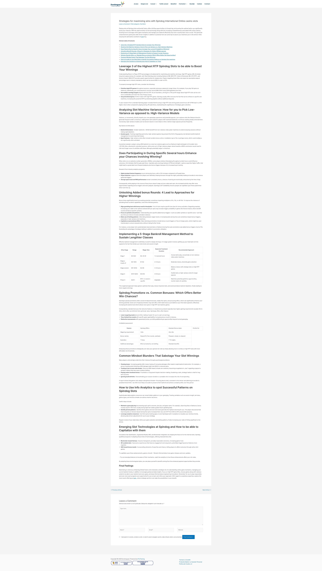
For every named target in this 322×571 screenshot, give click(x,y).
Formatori (182, 4)
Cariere (199, 4)
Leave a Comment (124, 24)
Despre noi (144, 4)
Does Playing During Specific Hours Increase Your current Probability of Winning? (145, 49)
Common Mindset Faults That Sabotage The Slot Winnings (138, 57)
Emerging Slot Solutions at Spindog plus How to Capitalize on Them (141, 61)
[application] (156, 4)
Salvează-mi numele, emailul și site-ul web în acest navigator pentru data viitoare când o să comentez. (151, 537)
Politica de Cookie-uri (185, 564)
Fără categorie (135, 24)
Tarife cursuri (163, 4)
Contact (207, 4)
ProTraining (141, 559)
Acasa (136, 4)
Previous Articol (116, 490)
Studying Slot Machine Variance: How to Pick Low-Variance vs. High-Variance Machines (146, 47)
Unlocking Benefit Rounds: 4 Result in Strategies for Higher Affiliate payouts (143, 51)
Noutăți (192, 4)
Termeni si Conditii (184, 560)
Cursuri (152, 4)
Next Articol (207, 490)
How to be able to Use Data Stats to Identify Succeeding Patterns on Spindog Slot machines (148, 59)
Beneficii (173, 4)
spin (142, 37)
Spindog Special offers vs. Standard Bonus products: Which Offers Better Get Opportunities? (148, 55)
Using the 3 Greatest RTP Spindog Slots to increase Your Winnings (140, 45)
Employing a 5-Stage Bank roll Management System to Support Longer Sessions (144, 53)
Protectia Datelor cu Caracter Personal (190, 562)
